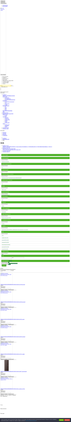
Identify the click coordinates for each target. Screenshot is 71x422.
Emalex (6, 120)
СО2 (6, 102)
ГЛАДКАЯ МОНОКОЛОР (10, 99)
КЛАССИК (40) (20, 146)
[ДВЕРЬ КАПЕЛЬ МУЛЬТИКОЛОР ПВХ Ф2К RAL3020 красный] (6, 301)
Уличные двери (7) (6, 151)
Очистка (10, 260)
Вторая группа (5, 112)
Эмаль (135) (18, 149)
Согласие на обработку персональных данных (11, 401)
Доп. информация (3, 396)
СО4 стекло (7, 103)
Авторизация (5, 5)
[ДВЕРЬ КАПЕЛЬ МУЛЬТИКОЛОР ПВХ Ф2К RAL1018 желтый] (6, 283)
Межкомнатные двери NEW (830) (9, 148)
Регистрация (5, 6)
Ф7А (6, 109)
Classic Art (7, 118)
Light (6, 115)
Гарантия (4, 132)
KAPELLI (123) (6, 145)
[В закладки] (14, 307)
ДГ (5, 106)
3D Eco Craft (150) (6, 149)
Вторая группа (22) (6, 147)
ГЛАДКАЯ (7, 97)
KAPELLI (4, 94)
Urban (6, 121)
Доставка (4, 133)
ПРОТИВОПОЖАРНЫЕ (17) (43, 146)
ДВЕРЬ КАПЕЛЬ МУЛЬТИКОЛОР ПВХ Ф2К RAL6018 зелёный (12, 336)
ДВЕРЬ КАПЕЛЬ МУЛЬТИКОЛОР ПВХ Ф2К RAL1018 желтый (12, 284)
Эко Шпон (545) (13, 149)
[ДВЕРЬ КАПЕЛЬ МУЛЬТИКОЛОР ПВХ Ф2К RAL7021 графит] (6, 353)
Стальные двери (6, 127)
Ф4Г (6, 108)
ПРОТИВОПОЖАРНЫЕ (7, 110)
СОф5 (6, 104)
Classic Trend (7, 119)
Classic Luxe (7, 124)
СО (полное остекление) (9, 101)
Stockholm (7, 125)
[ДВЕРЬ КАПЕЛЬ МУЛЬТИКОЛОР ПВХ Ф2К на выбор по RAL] (6, 388)
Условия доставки (6, 402)
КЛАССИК (5, 96)
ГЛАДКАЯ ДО (8, 98)
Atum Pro (6, 117)
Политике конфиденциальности (31, 420)
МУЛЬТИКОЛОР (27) (33, 146)
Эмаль (4, 123)
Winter (6, 126)
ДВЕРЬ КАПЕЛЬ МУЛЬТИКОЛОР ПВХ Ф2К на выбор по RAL (12, 388)
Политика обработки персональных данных (11, 400)
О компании (5, 135)
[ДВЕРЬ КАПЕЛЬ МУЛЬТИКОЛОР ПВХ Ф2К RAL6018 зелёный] (6, 335)
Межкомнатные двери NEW (8, 113)
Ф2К (6, 107)
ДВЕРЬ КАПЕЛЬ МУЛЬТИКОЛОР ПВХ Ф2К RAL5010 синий (12, 319)
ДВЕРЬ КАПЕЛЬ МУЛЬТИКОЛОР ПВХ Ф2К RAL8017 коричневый (13, 371)
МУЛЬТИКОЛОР (6, 105)
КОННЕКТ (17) (26, 146)
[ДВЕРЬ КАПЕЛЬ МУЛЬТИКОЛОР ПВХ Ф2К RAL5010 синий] (6, 318)
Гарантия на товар (6, 398)
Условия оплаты (6, 403)
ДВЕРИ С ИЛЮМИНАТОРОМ (9, 95)
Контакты (4, 134)
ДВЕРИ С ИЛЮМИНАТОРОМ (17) (9, 146)
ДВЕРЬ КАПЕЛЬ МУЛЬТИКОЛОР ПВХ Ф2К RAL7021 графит (12, 354)
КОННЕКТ (5, 100)
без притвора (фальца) (13, 263)
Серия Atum (7, 122)
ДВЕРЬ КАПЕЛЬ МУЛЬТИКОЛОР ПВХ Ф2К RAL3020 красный (12, 301)
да (8, 262)
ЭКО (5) (50, 146)
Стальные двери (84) (6, 150)
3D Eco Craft (5, 114)
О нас (1, 404)
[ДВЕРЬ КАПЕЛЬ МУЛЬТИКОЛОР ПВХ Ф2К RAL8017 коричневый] (6, 370)
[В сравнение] (15, 307)
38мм (9, 264)
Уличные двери (5, 128)
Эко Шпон (5, 116)
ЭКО (4, 111)
